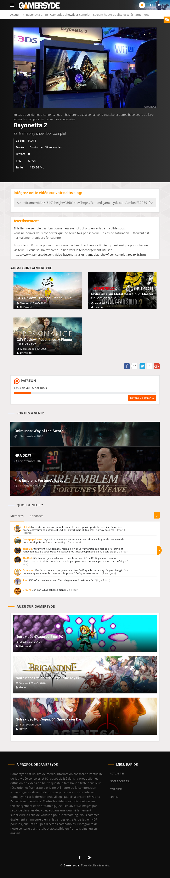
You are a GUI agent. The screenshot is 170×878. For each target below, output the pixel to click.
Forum (114, 797)
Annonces (36, 516)
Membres (17, 516)
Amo (25, 580)
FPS (18, 161)
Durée (20, 147)
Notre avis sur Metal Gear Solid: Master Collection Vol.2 (122, 296)
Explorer (116, 789)
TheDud (27, 548)
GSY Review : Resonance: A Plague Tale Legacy (44, 342)
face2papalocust (32, 539)
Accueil (15, 15)
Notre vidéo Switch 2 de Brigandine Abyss (47, 678)
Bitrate (21, 154)
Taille (19, 167)
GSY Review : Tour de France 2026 (44, 298)
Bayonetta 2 (30, 125)
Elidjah (26, 527)
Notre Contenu (119, 781)
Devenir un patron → (142, 398)
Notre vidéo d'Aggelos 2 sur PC (39, 637)
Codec (20, 141)
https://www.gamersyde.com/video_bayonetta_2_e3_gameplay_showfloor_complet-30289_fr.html (80, 254)
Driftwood (28, 570)
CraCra (27, 590)
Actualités (117, 773)
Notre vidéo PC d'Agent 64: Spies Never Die (48, 719)
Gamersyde (71, 865)
